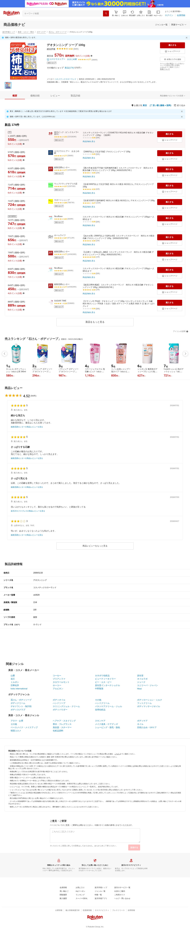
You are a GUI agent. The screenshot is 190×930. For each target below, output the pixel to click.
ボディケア (41, 32)
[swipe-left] (4, 353)
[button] (124, 13)
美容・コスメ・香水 (26, 32)
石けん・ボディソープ (57, 32)
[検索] (106, 13)
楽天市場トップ (8, 32)
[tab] (15, 95)
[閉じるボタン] (187, 37)
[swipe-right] (185, 353)
